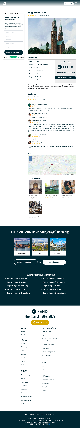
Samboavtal (24, 393)
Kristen (39, 74)
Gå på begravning (46, 375)
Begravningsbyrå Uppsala (17, 278)
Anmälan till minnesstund (49, 380)
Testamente (24, 382)
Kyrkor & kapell (46, 355)
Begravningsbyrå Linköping (17, 286)
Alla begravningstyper (48, 352)
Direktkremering (46, 331)
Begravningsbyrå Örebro (16, 282)
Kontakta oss (25, 335)
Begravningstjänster (49, 328)
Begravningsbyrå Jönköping (53, 278)
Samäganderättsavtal (27, 400)
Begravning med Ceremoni (49, 335)
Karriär (23, 331)
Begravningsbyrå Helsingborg (18, 293)
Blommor (44, 362)
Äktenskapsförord (26, 396)
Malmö (23, 350)
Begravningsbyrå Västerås (17, 289)
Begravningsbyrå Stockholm (65, 72)
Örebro (23, 361)
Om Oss (23, 328)
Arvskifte (23, 378)
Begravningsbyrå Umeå (52, 289)
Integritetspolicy (49, 414)
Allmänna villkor (31, 414)
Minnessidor (45, 387)
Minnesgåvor (45, 383)
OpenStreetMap (67, 174)
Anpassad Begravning (48, 344)
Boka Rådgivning (67, 77)
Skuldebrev (24, 389)
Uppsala (23, 354)
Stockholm (40, 71)
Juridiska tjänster (24, 371)
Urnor (43, 366)
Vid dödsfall (45, 348)
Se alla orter (54, 262)
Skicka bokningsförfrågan (14, 52)
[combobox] (26, 262)
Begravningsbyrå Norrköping (54, 282)
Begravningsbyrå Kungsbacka (54, 293)
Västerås (23, 358)
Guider (44, 370)
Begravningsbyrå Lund (51, 286)
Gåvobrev (24, 385)
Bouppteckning (25, 375)
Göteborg (24, 347)
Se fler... (23, 365)
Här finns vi (25, 340)
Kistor (43, 359)
